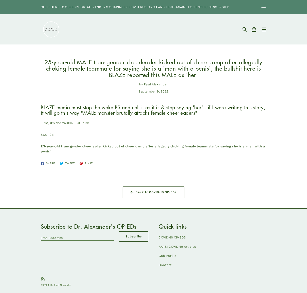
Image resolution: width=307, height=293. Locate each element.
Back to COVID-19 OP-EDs (156, 192)
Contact (165, 265)
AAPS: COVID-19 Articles (177, 247)
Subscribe (133, 236)
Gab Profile (167, 256)
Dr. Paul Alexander (60, 285)
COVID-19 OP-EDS (172, 237)
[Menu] (264, 29)
